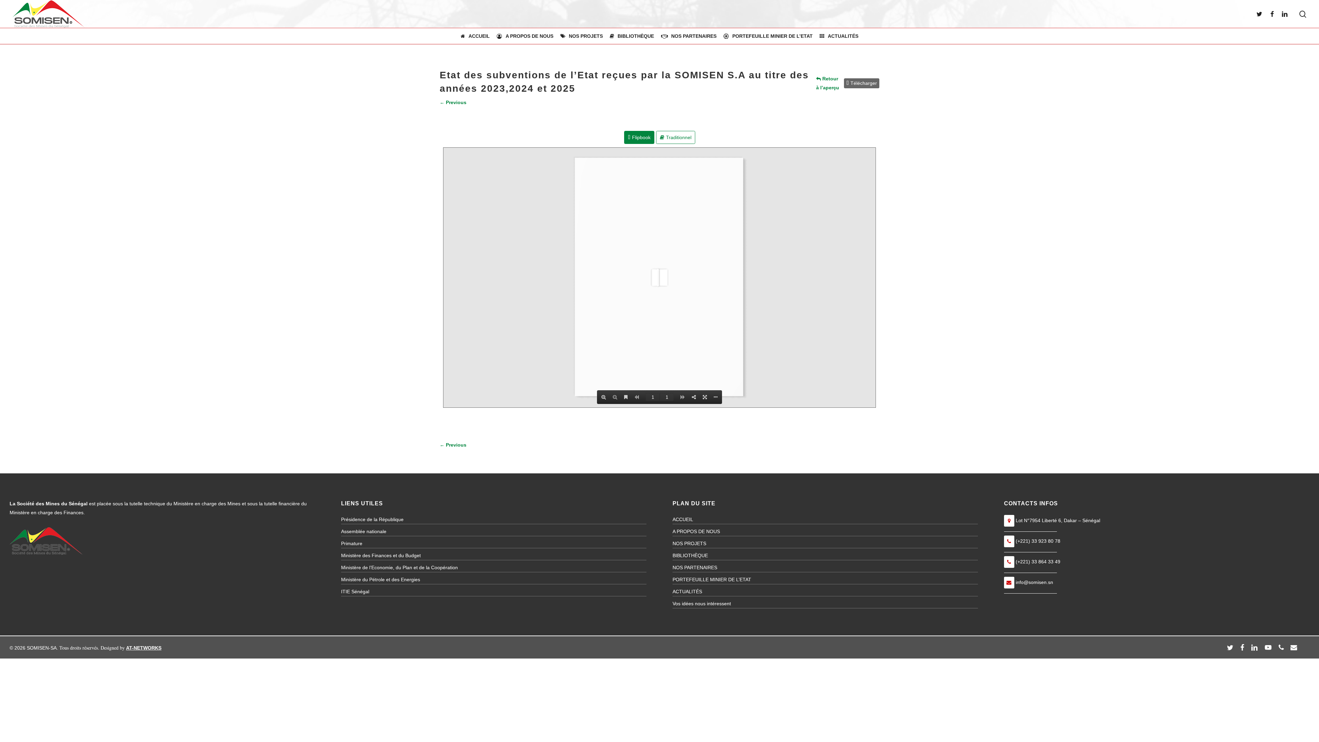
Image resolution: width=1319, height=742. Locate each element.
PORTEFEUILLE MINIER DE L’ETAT (712, 579)
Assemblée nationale (363, 531)
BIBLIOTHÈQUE (690, 555)
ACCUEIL (683, 519)
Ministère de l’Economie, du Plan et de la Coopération (399, 567)
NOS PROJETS (689, 543)
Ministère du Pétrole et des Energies (380, 579)
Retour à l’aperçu (827, 83)
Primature (351, 543)
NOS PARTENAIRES (695, 567)
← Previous (453, 102)
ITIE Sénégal (355, 591)
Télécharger (863, 83)
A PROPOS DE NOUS (696, 531)
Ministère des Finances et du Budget (381, 555)
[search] (1303, 14)
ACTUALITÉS (687, 591)
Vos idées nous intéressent (702, 603)
